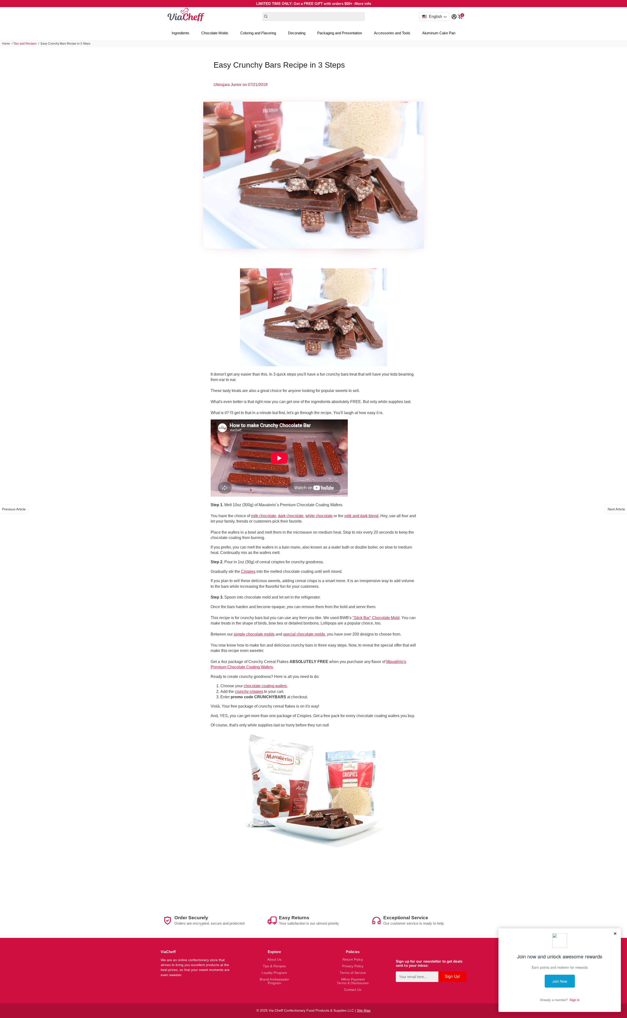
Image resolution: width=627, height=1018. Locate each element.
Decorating (296, 33)
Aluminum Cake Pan (438, 33)
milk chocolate (263, 516)
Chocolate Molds (214, 33)
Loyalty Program (274, 973)
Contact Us (352, 990)
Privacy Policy (352, 966)
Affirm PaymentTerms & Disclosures (353, 981)
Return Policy (352, 959)
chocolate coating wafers (265, 686)
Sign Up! (452, 976)
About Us (274, 959)
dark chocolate (290, 516)
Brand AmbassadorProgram (274, 981)
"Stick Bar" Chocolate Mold (375, 618)
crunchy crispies (249, 691)
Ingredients (180, 33)
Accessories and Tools (392, 33)
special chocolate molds (304, 634)
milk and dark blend (361, 516)
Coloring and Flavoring (258, 33)
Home (6, 43)
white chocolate (319, 516)
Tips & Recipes (274, 966)
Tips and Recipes (24, 43)
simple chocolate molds (254, 634)
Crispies (248, 571)
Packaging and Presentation (339, 33)
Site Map (364, 1010)
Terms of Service (353, 973)
